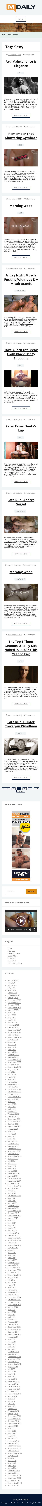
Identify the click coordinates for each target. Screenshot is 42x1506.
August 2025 (13, 1010)
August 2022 (13, 1099)
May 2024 (12, 1047)
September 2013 (14, 1334)
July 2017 (11, 1221)
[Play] (8, 929)
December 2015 (14, 1268)
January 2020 (13, 1176)
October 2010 (13, 1421)
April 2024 (12, 1050)
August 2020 (13, 1159)
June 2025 (12, 1015)
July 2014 (11, 1310)
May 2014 (11, 1315)
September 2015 (14, 1275)
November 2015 (14, 1270)
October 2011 (13, 1391)
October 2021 (13, 1124)
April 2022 (12, 1109)
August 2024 (13, 1040)
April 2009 (12, 1466)
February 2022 (13, 1114)
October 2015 (13, 1273)
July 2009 (12, 1458)
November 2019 (14, 1181)
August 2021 (13, 1129)
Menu (21, 19)
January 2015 (13, 1295)
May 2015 (11, 1285)
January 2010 (13, 1443)
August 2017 (13, 1218)
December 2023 (14, 1060)
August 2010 (13, 1426)
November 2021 (14, 1121)
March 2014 (12, 1320)
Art (20, 73)
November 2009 (14, 1448)
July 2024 (11, 1042)
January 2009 (13, 1473)
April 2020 (12, 1169)
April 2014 (11, 1317)
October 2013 (13, 1332)
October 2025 (13, 1005)
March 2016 (12, 1260)
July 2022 (11, 1102)
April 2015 (11, 1287)
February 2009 (14, 1471)
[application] (21, 921)
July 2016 (11, 1250)
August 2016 (13, 1248)
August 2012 (13, 1367)
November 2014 (14, 1300)
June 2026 (12, 985)
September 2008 (15, 1483)
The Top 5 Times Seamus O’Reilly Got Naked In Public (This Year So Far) (21, 647)
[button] (21, 921)
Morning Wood (21, 205)
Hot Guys (20, 291)
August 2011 (13, 1396)
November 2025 (14, 1003)
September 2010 (14, 1424)
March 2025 (12, 1022)
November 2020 (14, 1151)
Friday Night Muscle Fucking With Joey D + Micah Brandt (21, 279)
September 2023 (14, 1067)
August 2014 (13, 1307)
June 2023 (12, 1074)
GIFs (20, 145)
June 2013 (12, 1342)
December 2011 (14, 1386)
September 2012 (14, 1364)
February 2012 (13, 1381)
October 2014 (13, 1302)
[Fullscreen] (34, 929)
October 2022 (13, 1094)
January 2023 (13, 1087)
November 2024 (14, 1032)
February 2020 (13, 1173)
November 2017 (14, 1211)
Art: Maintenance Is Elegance (21, 63)
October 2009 (13, 1451)
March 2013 (12, 1349)
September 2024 (14, 1037)
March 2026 (12, 993)
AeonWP (38, 1503)
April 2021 (11, 1139)
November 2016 (14, 1240)
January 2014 (13, 1324)
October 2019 (13, 1183)
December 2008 (14, 1476)
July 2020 (11, 1161)
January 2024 (13, 1057)
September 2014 (14, 1305)
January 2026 (13, 998)
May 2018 (12, 1198)
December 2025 (14, 1000)
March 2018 (12, 1203)
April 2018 (12, 1201)
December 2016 (14, 1238)
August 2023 (13, 1069)
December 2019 (14, 1178)
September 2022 (14, 1097)
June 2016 (12, 1253)
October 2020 (13, 1154)
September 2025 (14, 1008)
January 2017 (13, 1235)
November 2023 (14, 1062)
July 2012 (11, 1369)
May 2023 (12, 1077)
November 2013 (14, 1329)
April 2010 (12, 1436)
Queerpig (11, 958)
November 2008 (14, 1478)
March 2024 (12, 1052)
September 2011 (14, 1394)
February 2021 (13, 1144)
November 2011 (14, 1389)
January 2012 (13, 1384)
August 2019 (13, 1188)
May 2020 (12, 1166)
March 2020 (12, 1171)
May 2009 (12, 1463)
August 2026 (13, 980)
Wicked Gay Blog (15, 963)
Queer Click (12, 956)
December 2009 (14, 1446)
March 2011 (12, 1409)
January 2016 (13, 1265)
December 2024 (14, 1030)
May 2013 (11, 1344)
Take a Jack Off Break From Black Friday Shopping (21, 354)
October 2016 (13, 1243)
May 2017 (11, 1225)
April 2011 (11, 1406)
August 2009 (13, 1456)
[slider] (19, 929)
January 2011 (13, 1414)
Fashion (20, 733)
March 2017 (12, 1230)
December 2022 (14, 1089)
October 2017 (13, 1213)
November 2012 (14, 1359)
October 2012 (13, 1362)
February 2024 (13, 1055)
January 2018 (13, 1208)
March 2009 (13, 1468)
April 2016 (11, 1258)
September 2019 (14, 1186)
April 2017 (11, 1228)
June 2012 (12, 1372)
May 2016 (11, 1255)
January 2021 (13, 1146)
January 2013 (13, 1354)
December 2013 (14, 1327)
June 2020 (12, 1164)
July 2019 (11, 1191)
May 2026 (12, 988)
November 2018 (14, 1196)
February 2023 (13, 1084)
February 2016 (13, 1263)
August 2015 (13, 1277)
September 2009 (15, 1453)
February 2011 (13, 1411)
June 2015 (12, 1282)
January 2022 (13, 1117)
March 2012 (12, 1379)
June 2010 (12, 1431)
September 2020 (15, 1156)
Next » (20, 791)
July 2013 (11, 1339)
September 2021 (14, 1126)
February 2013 (13, 1352)
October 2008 (13, 1480)
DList (10, 948)
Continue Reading (22, 116)
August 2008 (13, 1485)
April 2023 (12, 1079)
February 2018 (13, 1206)
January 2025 (13, 1027)
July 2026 (11, 983)
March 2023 (12, 1082)
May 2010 (12, 1433)
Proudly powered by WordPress (10, 1503)
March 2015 (12, 1290)
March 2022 (12, 1112)
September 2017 (14, 1216)
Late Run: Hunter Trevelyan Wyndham (21, 724)
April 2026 (12, 990)
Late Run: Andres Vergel (21, 502)
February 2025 (13, 1025)
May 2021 (11, 1136)
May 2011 (11, 1404)
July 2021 (11, 1131)
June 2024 (12, 1045)
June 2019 (12, 1193)
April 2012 (11, 1376)
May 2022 (12, 1107)
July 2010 (11, 1428)
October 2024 (13, 1035)
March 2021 (12, 1141)
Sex (20, 661)
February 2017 (13, 1233)
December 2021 (14, 1119)
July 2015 (11, 1280)
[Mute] (30, 929)
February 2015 (13, 1292)
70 (36, 789)
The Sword (12, 961)
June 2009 (12, 1461)
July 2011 (11, 1399)
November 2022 (14, 1092)
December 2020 (14, 1149)
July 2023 (11, 1072)
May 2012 (11, 1374)
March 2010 (12, 1438)
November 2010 (14, 1419)
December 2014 (14, 1297)
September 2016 (14, 1245)
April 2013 (11, 1347)
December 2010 (14, 1416)
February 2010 (13, 1441)
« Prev (6, 789)
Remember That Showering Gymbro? (21, 135)
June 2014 (12, 1312)
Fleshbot (11, 951)
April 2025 (11, 1020)
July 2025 (11, 1013)
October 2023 (13, 1065)
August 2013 (13, 1337)
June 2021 (12, 1134)
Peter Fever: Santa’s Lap (21, 428)
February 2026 (13, 995)
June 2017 (12, 1223)
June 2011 (12, 1401)
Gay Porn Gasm (14, 953)
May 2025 (11, 1017)
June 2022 (12, 1104)
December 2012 (14, 1357)
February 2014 (13, 1322)
